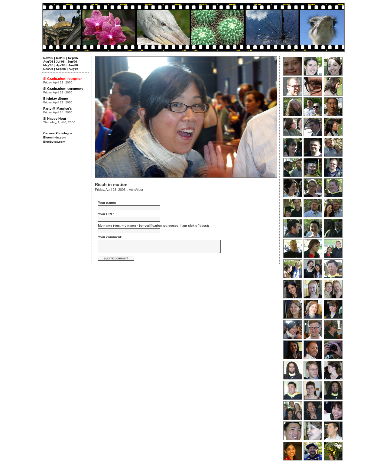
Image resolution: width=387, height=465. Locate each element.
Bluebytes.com (54, 141)
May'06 (48, 65)
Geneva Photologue (57, 133)
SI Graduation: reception (63, 78)
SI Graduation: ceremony (63, 88)
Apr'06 (61, 65)
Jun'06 (72, 61)
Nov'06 (48, 58)
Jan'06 (73, 65)
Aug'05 (74, 68)
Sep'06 (73, 58)
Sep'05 (61, 68)
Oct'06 (60, 58)
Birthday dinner (55, 98)
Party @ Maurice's (57, 108)
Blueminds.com (54, 137)
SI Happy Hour (54, 118)
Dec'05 (48, 68)
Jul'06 (60, 61)
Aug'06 (48, 61)
